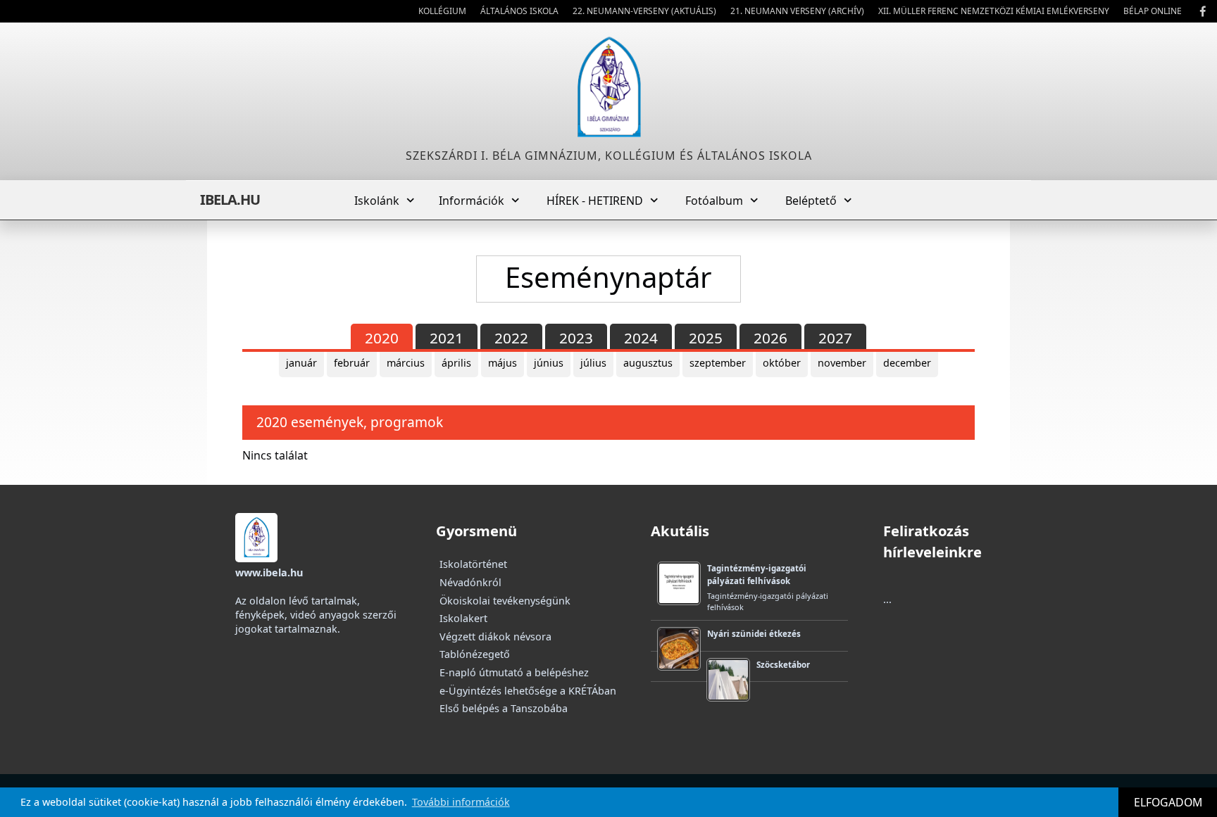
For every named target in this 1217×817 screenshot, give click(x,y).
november (842, 362)
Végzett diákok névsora (495, 636)
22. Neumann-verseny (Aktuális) (644, 11)
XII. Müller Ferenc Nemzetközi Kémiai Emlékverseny (993, 11)
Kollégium (442, 11)
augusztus (648, 362)
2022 (511, 338)
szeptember (717, 362)
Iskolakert (463, 618)
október (782, 362)
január (301, 362)
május (502, 362)
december (907, 362)
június (548, 362)
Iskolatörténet (473, 564)
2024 (641, 338)
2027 (835, 338)
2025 (706, 338)
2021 (446, 338)
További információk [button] (461, 802)
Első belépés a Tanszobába (503, 708)
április (456, 362)
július (593, 362)
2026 (770, 338)
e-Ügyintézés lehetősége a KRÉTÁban (527, 690)
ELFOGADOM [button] (1168, 802)
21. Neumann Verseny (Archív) (797, 11)
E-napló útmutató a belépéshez (514, 672)
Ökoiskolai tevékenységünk (504, 600)
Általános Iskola (519, 11)
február (352, 362)
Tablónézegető (474, 654)
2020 (382, 338)
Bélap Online (1152, 11)
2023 (576, 338)
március (406, 362)
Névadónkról (470, 582)
